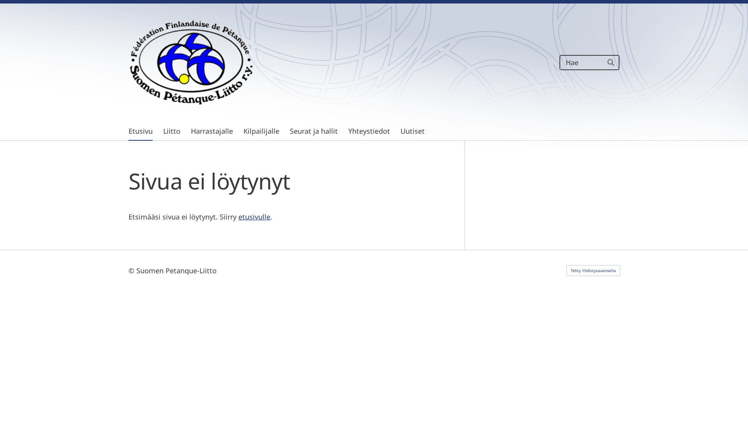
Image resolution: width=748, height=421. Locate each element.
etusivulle (254, 216)
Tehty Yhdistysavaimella (593, 270)
